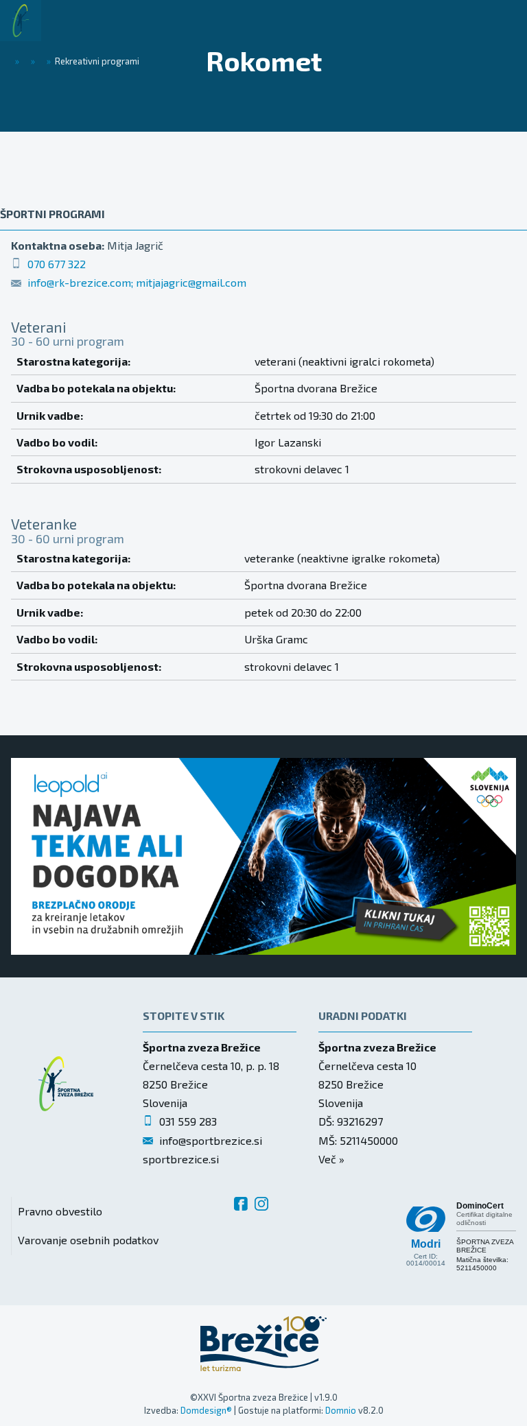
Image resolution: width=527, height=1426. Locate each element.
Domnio (340, 1410)
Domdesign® (206, 1410)
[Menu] (75, 20)
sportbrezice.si (181, 1158)
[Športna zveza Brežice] (20, 20)
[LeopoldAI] (263, 856)
